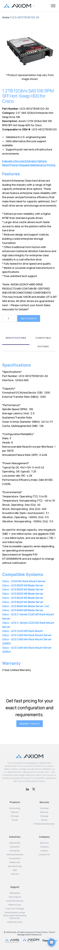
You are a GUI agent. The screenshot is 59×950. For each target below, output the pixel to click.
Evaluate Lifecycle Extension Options (24, 161)
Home (5, 17)
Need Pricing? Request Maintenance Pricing (28, 165)
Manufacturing (15, 866)
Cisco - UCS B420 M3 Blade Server (22, 597)
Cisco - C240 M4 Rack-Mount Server (24, 581)
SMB (15, 870)
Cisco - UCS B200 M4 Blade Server (23, 589)
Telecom (15, 874)
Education (15, 846)
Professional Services (44, 824)
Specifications (16, 337)
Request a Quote (29, 723)
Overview (44, 808)
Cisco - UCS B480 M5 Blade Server (22, 610)
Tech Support (14, 897)
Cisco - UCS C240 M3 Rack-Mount (22, 631)
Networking (14, 808)
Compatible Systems (43, 342)
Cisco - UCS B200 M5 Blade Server (22, 593)
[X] (33, 789)
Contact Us (44, 854)
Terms (51, 932)
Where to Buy (14, 904)
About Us (44, 843)
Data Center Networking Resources (14, 916)
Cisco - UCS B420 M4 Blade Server (23, 602)
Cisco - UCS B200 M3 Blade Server (22, 585)
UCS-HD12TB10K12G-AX (25, 17)
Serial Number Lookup (15, 912)
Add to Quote (29, 318)
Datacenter (14, 843)
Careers (44, 850)
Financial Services (14, 854)
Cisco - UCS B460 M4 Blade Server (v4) (25, 606)
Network (44, 812)
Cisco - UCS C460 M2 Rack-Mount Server (27, 635)
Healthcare (14, 862)
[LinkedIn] (27, 789)
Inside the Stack (14, 922)
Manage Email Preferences (29, 934)
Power (15, 820)
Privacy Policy (41, 932)
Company (44, 846)
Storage (15, 816)
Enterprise (15, 850)
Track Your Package (14, 908)
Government (15, 858)
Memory (15, 812)
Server (44, 820)
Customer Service (14, 901)
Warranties (15, 893)
